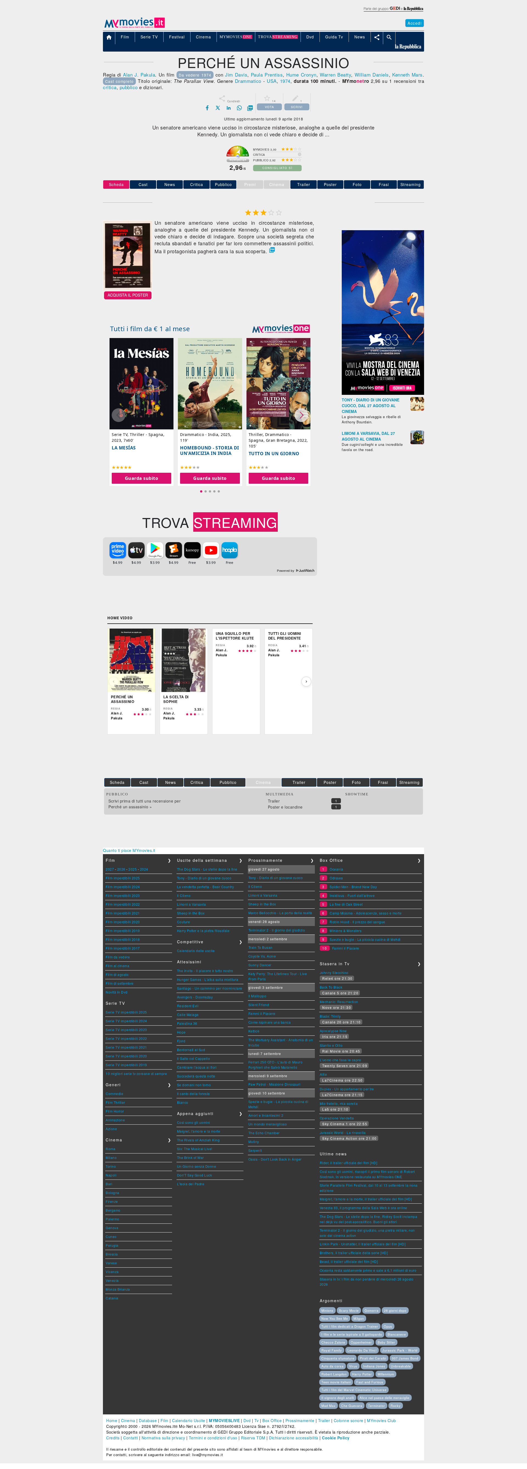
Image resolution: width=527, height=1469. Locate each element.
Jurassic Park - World (399, 1350)
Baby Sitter (386, 1342)
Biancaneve (397, 1334)
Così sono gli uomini (193, 1122)
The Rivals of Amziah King (198, 1140)
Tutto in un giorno (274, 454)
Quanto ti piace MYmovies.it (129, 850)
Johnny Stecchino (334, 972)
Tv (256, 1420)
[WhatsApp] (239, 108)
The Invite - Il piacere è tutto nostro (205, 970)
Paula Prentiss (267, 74)
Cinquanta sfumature (337, 1358)
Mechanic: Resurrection (339, 1001)
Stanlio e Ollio (331, 1045)
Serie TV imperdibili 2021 (126, 1047)
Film (165, 1420)
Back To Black (331, 987)
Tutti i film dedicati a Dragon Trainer (349, 1326)
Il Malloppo (257, 996)
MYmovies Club (381, 1420)
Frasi (384, 184)
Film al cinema (117, 965)
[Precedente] (114, 681)
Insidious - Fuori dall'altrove (352, 895)
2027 (110, 869)
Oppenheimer (361, 1342)
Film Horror (115, 1111)
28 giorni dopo (395, 1310)
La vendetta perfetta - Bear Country (205, 886)
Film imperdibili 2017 (123, 948)
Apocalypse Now (333, 1030)
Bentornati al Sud (191, 1049)
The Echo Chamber (264, 1132)
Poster (330, 184)
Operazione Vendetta (337, 1118)
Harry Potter (362, 1374)
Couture (183, 921)
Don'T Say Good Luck (194, 1175)
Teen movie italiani (336, 1382)
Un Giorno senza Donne (196, 1166)
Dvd (247, 1420)
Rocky (396, 1405)
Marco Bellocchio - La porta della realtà (280, 912)
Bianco (182, 1102)
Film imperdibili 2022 (123, 904)
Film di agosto (117, 974)
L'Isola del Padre (190, 1183)
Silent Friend (258, 1004)
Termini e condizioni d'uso (213, 1437)
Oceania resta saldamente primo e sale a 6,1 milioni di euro (368, 1270)
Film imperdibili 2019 (123, 930)
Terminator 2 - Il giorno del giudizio (276, 930)
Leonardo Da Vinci (362, 1350)
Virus (353, 1366)
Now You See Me (334, 1318)
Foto (357, 184)
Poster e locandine (285, 807)
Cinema (128, 1420)
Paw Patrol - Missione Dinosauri (274, 1084)
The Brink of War (190, 1157)
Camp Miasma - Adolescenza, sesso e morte (366, 913)
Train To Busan (260, 947)
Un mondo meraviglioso (267, 1124)
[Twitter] (218, 108)
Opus (388, 1326)
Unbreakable (401, 1366)
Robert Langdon (334, 1374)
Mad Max (328, 1405)
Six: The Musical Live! (194, 1148)
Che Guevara (351, 1405)
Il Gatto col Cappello (193, 1058)
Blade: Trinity (330, 1016)
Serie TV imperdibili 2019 (126, 1064)
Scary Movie (349, 1310)
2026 (121, 869)
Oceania (336, 869)
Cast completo (119, 81)
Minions (327, 1310)
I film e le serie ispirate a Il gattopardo (351, 1334)
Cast (143, 184)
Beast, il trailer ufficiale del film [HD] (349, 1261)
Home (111, 1420)
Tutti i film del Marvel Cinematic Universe (353, 1390)
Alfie (323, 1074)
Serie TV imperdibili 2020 (126, 1056)
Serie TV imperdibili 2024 (126, 1020)
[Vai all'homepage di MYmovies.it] (134, 27)
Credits (113, 1437)
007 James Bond (405, 1358)
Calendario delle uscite (196, 950)
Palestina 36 (187, 1023)
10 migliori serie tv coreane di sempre (136, 1073)
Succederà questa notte (196, 1076)
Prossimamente (300, 1420)
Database (148, 1420)
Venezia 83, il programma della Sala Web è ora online (363, 1207)
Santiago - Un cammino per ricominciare (209, 988)
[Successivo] (306, 681)
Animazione (115, 1120)
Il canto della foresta (193, 1093)
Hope (181, 1032)
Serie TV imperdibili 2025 (126, 1012)
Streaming (410, 184)
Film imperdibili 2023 (123, 895)
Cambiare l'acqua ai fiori (197, 1067)
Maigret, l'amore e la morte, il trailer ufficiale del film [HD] (366, 1199)
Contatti (130, 1437)
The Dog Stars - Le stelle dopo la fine (207, 869)
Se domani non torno (194, 1084)
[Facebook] (207, 108)
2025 (132, 869)
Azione (111, 1128)
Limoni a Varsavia (191, 904)
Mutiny (253, 1141)
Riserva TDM (253, 1437)
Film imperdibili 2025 (123, 878)
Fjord (181, 1041)
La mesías (124, 448)
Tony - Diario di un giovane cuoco (204, 878)
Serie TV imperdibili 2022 (126, 1038)
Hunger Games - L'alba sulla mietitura (208, 979)
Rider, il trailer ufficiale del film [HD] (348, 1162)
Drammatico (248, 80)
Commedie (114, 1093)
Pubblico (223, 184)
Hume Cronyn (301, 74)
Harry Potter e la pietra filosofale (203, 930)
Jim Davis (236, 74)
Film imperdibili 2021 (123, 913)
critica (110, 87)
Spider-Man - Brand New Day (353, 886)
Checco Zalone (333, 1342)
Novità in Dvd (117, 992)
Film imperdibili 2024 (123, 886)
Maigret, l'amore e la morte (198, 1131)
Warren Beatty (335, 74)
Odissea (336, 878)
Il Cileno (184, 895)
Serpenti (255, 1150)
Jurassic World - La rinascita (343, 1132)
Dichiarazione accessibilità (293, 1437)
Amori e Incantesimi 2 (266, 1115)
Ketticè (254, 1031)
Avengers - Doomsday (195, 997)
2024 (144, 869)
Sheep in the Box (191, 913)
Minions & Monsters (345, 930)
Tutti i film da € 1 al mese (150, 328)
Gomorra (372, 1310)
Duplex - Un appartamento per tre (347, 1089)
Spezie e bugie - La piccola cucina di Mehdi (365, 939)
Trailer (303, 184)
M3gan (359, 1318)
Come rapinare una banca (269, 1022)
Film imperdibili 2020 (123, 921)
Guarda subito (141, 478)
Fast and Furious (369, 1382)
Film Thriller (115, 1102)
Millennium (386, 1374)
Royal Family (331, 1350)
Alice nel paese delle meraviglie (385, 1397)
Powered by (286, 570)
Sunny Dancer (259, 965)
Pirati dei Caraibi (373, 1358)
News (169, 184)
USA (272, 80)
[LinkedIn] (228, 108)
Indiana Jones (374, 1366)
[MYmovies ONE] (281, 329)
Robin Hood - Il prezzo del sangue (357, 921)
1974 (285, 80)
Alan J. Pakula (139, 74)
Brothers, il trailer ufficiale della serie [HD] (354, 1252)
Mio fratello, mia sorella (339, 1103)
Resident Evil (188, 1005)
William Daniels (372, 74)
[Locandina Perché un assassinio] (127, 288)
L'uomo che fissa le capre (340, 1059)
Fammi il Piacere (262, 1013)
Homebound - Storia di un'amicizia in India (209, 450)
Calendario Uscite (188, 1420)
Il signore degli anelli (337, 1397)
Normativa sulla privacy (163, 1437)
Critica (196, 184)
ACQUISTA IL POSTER (128, 295)
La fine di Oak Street (346, 904)
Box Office (272, 1420)
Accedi (415, 23)
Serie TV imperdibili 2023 (126, 1029)
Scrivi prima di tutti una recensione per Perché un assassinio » (144, 803)
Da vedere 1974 (195, 75)
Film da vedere (118, 957)
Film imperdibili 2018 (123, 939)
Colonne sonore (348, 1420)
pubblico (129, 87)
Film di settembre (120, 983)
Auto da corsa (332, 1366)
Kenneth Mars (407, 74)
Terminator (376, 1405)
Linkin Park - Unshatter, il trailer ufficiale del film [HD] (363, 1244)
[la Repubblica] (393, 12)
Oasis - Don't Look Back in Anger (275, 1159)
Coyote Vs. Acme (262, 956)
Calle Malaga (188, 1014)
